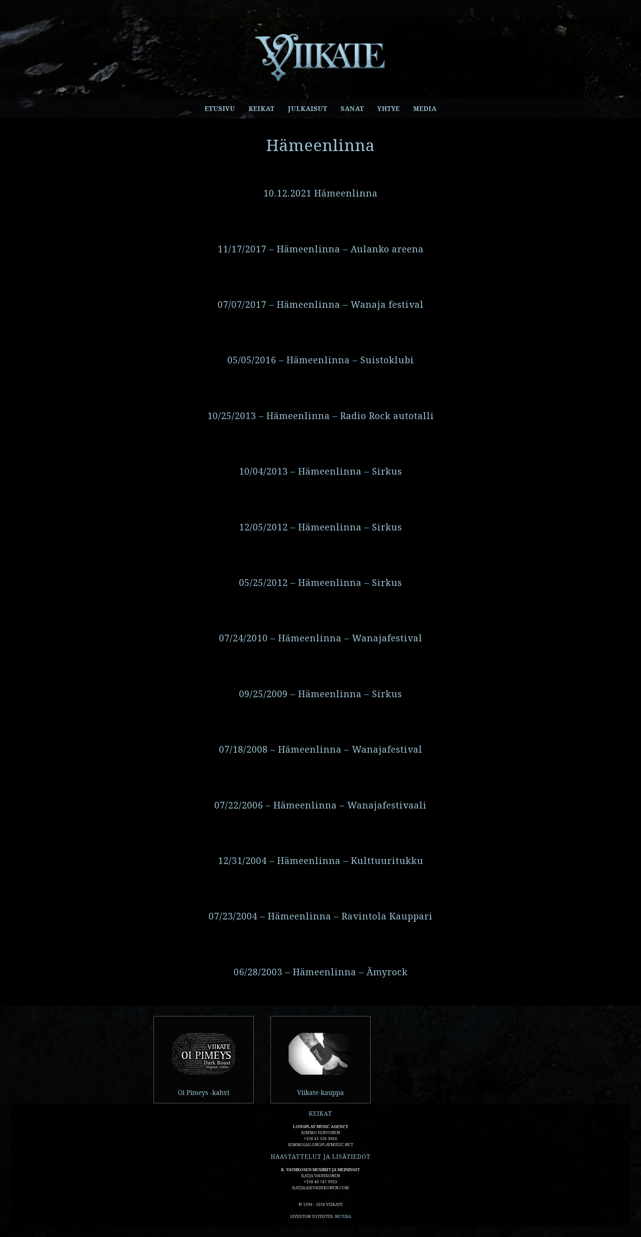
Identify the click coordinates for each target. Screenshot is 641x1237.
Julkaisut (307, 108)
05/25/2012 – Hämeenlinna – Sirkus (320, 582)
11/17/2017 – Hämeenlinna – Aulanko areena (321, 249)
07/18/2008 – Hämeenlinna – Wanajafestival (320, 749)
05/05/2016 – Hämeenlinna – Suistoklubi (320, 360)
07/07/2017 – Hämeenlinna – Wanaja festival (321, 304)
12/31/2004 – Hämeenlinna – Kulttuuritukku (320, 860)
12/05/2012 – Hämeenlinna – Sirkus (320, 527)
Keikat (261, 108)
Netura (343, 1216)
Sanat (352, 108)
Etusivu (220, 108)
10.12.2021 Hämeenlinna (320, 193)
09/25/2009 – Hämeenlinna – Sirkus (320, 694)
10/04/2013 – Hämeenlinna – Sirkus (320, 471)
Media (424, 108)
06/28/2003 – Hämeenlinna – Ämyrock (321, 972)
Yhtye (388, 108)
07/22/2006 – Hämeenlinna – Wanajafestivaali (320, 805)
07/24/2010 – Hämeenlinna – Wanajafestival (320, 638)
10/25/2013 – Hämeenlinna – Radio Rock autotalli (320, 415)
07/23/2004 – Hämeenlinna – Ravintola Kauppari (321, 916)
